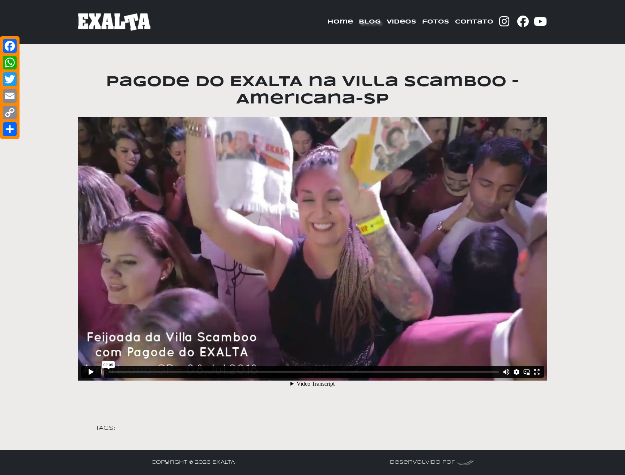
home (340, 22)
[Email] (9, 96)
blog (370, 22)
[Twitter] (9, 79)
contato (474, 22)
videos (401, 22)
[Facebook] (9, 46)
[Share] (9, 129)
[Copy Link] (9, 112)
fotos (435, 22)
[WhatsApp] (9, 62)
